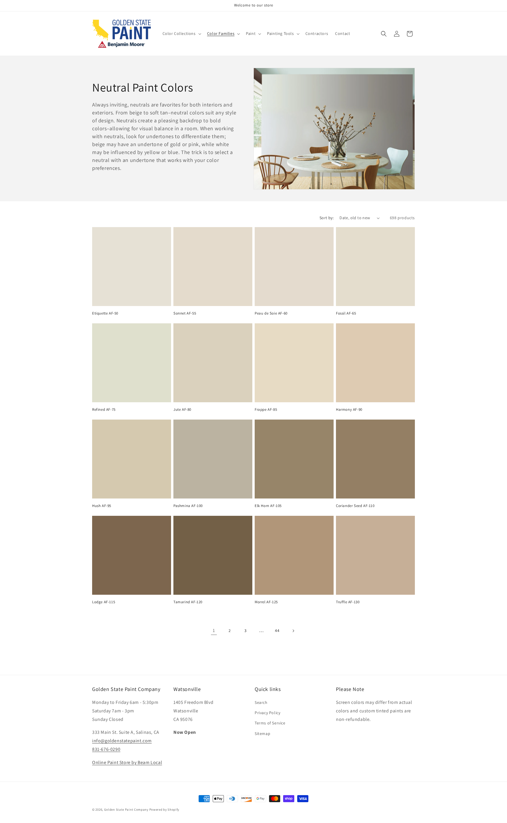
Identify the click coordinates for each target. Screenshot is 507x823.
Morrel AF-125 (266, 602)
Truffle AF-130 (347, 602)
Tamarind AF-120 (187, 602)
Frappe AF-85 (266, 409)
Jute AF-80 (182, 409)
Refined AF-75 (104, 409)
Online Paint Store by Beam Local (127, 762)
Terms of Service (270, 723)
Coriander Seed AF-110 (355, 505)
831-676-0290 (106, 749)
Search (261, 702)
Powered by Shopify (164, 809)
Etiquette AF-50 (105, 313)
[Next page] (293, 630)
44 (277, 630)
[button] (181, 33)
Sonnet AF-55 (184, 313)
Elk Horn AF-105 (268, 505)
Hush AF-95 (101, 505)
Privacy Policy (267, 712)
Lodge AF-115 (103, 602)
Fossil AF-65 (346, 313)
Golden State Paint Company (126, 809)
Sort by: (327, 217)
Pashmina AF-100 (188, 505)
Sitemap (262, 733)
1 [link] (214, 630)
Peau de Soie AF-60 (271, 313)
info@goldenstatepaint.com (122, 741)
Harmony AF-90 (349, 409)
